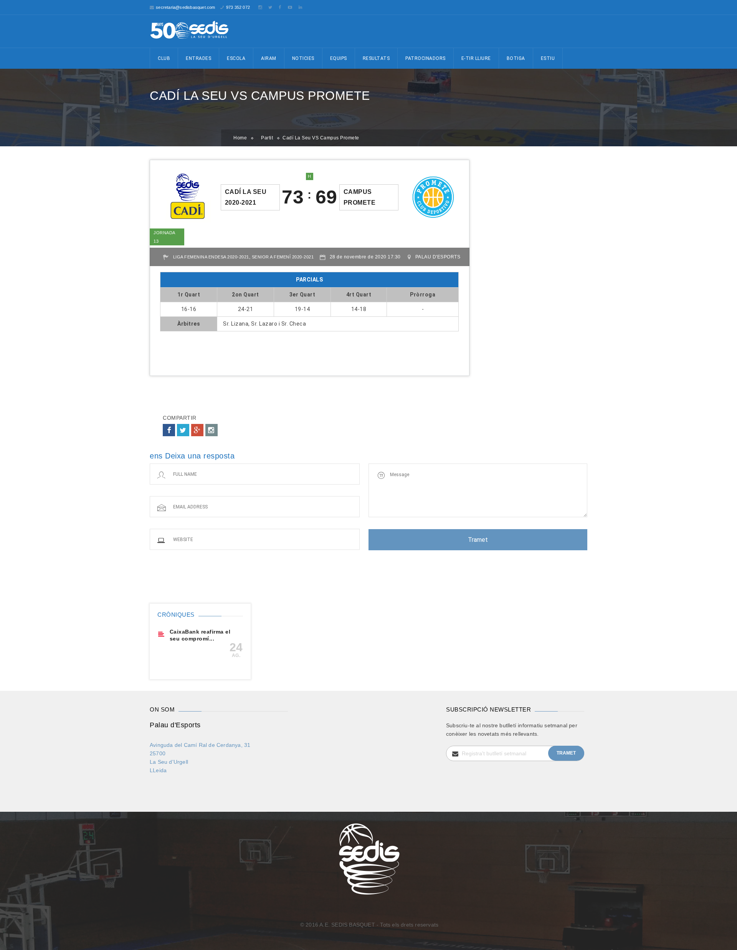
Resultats (376, 58)
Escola (236, 58)
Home (240, 138)
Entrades (198, 58)
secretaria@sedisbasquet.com (185, 7)
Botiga (516, 58)
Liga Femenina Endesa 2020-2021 (211, 257)
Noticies (303, 58)
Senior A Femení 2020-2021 (283, 257)
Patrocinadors (425, 58)
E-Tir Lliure (476, 58)
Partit (267, 138)
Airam (268, 58)
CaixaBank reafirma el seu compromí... (200, 635)
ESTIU (548, 58)
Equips (338, 58)
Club (164, 58)
